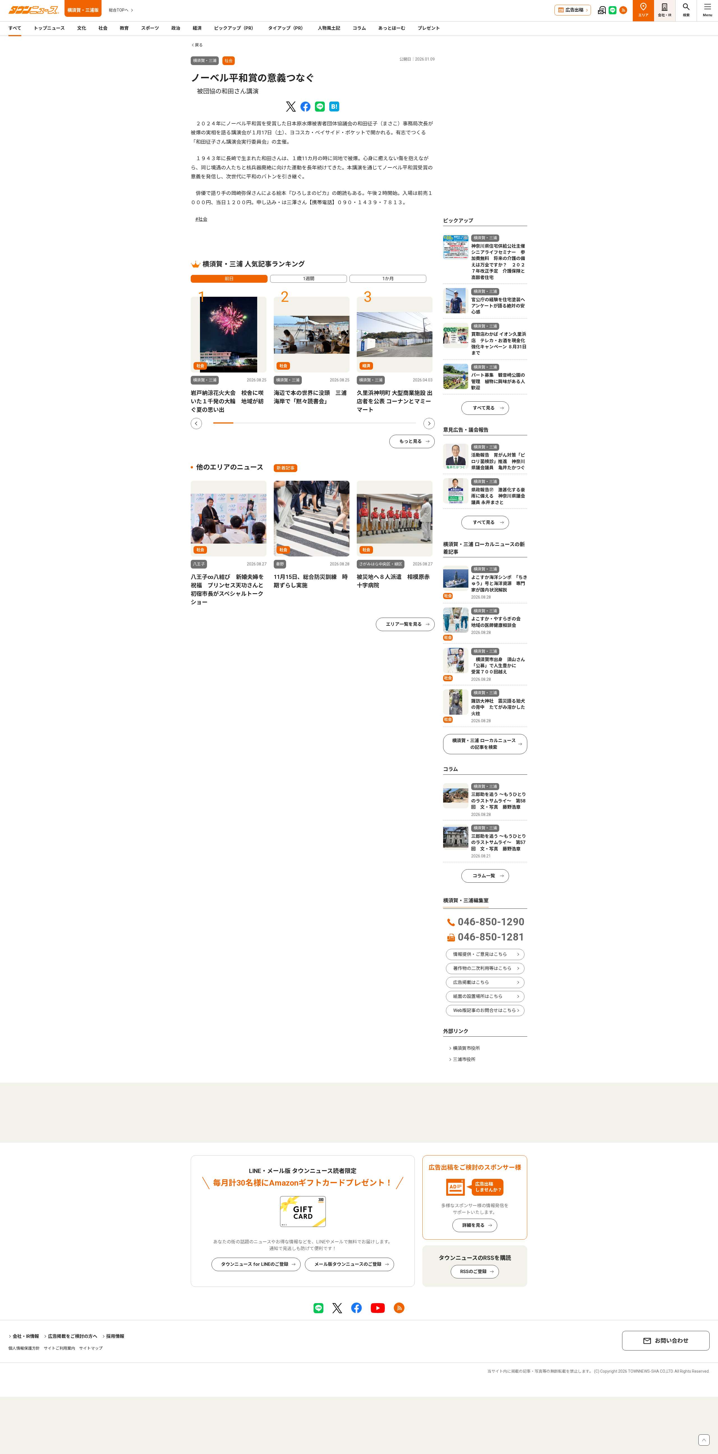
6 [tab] (325, 423)
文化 (81, 28)
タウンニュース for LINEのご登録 (254, 1264)
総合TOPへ (118, 10)
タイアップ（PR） (286, 28)
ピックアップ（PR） (235, 28)
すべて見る (484, 408)
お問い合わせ (672, 1340)
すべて (14, 28)
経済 (197, 28)
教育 (124, 28)
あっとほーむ (391, 28)
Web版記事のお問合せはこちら (484, 1010)
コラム (359, 28)
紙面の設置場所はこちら (478, 996)
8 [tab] (365, 423)
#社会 (201, 219)
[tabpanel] (228, 355)
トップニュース (49, 28)
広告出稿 (574, 10)
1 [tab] (223, 423)
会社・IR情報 (26, 1336)
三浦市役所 (464, 1059)
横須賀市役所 (466, 1048)
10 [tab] (406, 423)
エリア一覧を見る (404, 624)
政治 (175, 28)
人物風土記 (329, 28)
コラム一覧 (484, 875)
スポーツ (150, 28)
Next (429, 423)
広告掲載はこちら (471, 982)
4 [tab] (284, 423)
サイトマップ (91, 1348)
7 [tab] (345, 423)
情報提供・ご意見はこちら (480, 954)
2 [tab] (243, 423)
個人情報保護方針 (24, 1348)
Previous (196, 423)
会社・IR (664, 15)
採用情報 (115, 1336)
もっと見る (410, 441)
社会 (102, 28)
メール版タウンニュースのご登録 (347, 1264)
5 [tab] (304, 423)
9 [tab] (385, 423)
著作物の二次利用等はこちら (482, 968)
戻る (199, 45)
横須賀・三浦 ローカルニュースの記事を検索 (484, 744)
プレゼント (429, 28)
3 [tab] (264, 423)
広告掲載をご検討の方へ (72, 1336)
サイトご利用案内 (59, 1348)
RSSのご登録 (473, 1271)
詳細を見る (473, 1225)
